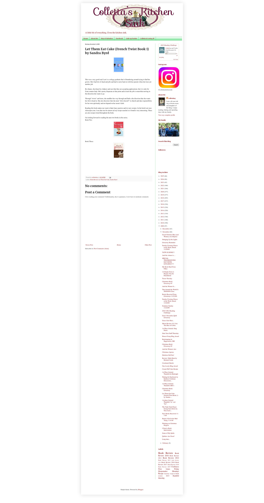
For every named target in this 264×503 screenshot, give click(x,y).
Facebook (119, 38)
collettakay (95, 177)
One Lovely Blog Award (170, 366)
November (166, 232)
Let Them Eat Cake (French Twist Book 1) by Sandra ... (170, 395)
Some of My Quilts (168, 433)
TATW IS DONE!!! (168, 252)
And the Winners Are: (169, 349)
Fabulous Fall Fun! (168, 355)
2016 (162, 204)
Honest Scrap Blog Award (170, 336)
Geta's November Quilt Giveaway (169, 316)
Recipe (160, 473)
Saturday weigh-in (169, 474)
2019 (162, 195)
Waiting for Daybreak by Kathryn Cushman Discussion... (170, 379)
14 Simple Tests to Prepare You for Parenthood (168, 273)
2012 (162, 217)
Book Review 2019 (164, 467)
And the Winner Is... (168, 286)
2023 (162, 182)
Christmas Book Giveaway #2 (167, 345)
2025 (162, 176)
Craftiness (175, 466)
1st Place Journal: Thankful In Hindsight (170, 373)
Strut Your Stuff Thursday (170, 333)
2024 (162, 179)
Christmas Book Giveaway (167, 389)
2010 (162, 223)
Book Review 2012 (171, 458)
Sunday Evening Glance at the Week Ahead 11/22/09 (170, 301)
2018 (162, 198)
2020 (162, 192)
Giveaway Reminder (168, 242)
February (166, 443)
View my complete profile (166, 115)
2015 (162, 207)
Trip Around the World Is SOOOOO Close (170, 290)
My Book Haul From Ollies (169, 268)
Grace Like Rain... (168, 320)
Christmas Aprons (168, 352)
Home (85, 38)
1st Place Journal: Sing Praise (169, 329)
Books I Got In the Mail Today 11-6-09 (169, 419)
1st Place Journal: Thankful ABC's (168, 384)
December (166, 229)
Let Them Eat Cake (104, 179)
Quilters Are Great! (168, 436)
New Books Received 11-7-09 (170, 414)
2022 (162, 185)
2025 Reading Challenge (169, 45)
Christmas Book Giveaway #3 (167, 282)
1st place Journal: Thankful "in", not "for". (168, 402)
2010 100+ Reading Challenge (168, 312)
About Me (94, 38)
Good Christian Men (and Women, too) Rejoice (170, 235)
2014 (162, 210)
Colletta (167, 48)
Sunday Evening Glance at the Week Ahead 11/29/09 (170, 247)
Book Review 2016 (168, 462)
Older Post (148, 245)
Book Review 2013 (164, 460)
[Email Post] (109, 177)
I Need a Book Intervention (167, 429)
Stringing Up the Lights (169, 239)
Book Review (94, 179)
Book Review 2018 (173, 464)
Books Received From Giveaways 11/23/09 (169, 295)
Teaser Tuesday (167, 278)
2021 (162, 188)
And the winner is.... (168, 255)
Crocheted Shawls (168, 363)
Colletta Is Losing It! (147, 38)
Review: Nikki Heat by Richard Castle (169, 359)
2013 (162, 213)
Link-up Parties (131, 38)
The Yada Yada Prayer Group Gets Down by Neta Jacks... (169, 409)
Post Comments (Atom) (101, 248)
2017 (162, 201)
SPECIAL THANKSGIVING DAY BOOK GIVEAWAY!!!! (169, 261)
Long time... (166, 439)
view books (175, 59)
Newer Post (89, 245)
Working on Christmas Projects (169, 424)
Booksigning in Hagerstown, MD (168, 340)
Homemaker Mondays (168, 471)
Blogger (140, 489)
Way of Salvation (107, 38)
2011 (162, 220)
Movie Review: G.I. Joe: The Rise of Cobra (170, 324)
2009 (162, 226)
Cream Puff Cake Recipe (170, 369)
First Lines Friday (168, 469)
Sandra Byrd (113, 179)
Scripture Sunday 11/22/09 (167, 307)
